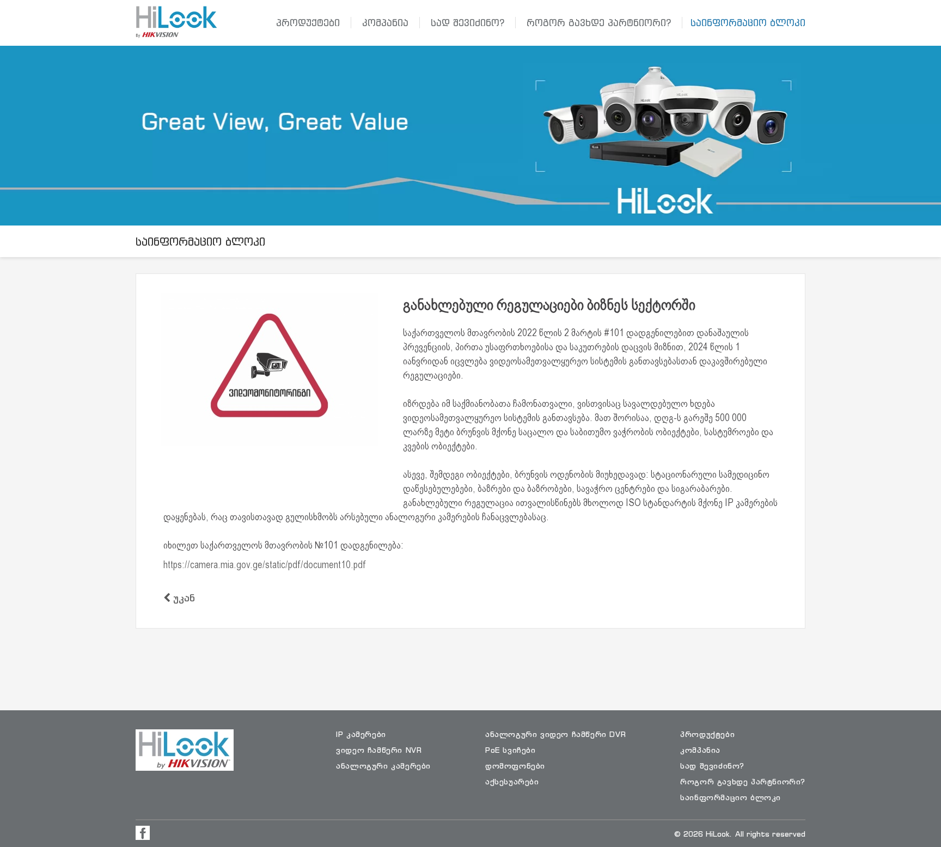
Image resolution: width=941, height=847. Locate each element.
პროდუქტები (308, 22)
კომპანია (385, 22)
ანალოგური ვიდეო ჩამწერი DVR (555, 734)
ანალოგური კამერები (383, 765)
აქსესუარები (512, 781)
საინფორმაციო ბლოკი (748, 22)
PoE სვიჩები (510, 749)
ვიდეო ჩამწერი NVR (378, 749)
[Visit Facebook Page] (143, 833)
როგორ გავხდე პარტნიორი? (599, 22)
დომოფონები (515, 765)
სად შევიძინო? (467, 22)
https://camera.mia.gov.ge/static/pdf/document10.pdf (264, 565)
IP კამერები (361, 734)
